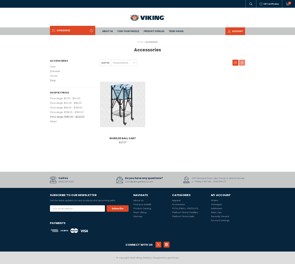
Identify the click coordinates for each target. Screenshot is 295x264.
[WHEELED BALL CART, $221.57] (123, 104)
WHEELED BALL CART (122, 138)
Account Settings (220, 220)
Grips (52, 66)
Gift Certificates (271, 4)
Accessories (178, 204)
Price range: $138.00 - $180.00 (67, 112)
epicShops (173, 257)
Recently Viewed (220, 216)
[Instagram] (166, 245)
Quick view (133, 77)
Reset (53, 121)
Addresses (216, 208)
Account (237, 31)
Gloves (53, 75)
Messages (216, 204)
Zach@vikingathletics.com (139, 181)
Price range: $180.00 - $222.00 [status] (67, 116)
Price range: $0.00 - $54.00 (65, 98)
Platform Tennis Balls (183, 216)
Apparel (176, 200)
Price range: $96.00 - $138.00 (66, 107)
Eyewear (55, 71)
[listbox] (124, 63)
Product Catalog (154, 31)
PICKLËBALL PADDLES (185, 208)
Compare (141, 77)
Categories (63, 30)
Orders (214, 200)
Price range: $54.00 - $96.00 (66, 102)
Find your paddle (128, 31)
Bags (53, 80)
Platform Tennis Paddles (185, 212)
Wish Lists (216, 212)
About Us (107, 31)
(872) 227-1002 (66, 181)
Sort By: (105, 63)
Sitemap (137, 216)
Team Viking (176, 31)
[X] (158, 245)
